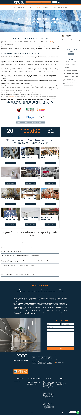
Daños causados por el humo (70, 80)
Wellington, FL (17, 301)
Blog (66, 7)
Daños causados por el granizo (70, 70)
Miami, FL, (28, 298)
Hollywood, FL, (56, 304)
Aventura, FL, (38, 297)
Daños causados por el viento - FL (71, 68)
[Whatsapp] (77, 412)
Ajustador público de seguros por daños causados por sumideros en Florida (48, 401)
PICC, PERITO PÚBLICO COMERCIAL (60, 382)
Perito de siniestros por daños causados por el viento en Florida (48, 394)
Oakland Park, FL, (61, 306)
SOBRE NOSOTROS (21, 7)
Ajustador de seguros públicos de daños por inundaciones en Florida (47, 391)
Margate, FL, (40, 306)
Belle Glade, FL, (44, 310)
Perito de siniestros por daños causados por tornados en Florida (47, 404)
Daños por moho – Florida (69, 64)
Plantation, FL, (31, 307)
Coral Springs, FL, (52, 303)
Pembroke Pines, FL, (23, 307)
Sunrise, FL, (45, 307)
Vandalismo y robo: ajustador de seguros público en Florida (48, 407)
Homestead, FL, (22, 298)
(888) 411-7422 (59, 355)
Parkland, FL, (16, 307)
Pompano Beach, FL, (38, 307)
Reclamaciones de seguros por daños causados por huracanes (48, 397)
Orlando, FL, (26, 299)
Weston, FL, (61, 307)
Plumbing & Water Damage (70, 62)
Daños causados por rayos (69, 79)
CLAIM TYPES (30, 7)
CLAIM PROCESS (46, 7)
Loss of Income (46, 408)
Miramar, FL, (46, 306)
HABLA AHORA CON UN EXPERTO (10, 162)
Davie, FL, (20, 304)
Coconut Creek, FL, (38, 303)
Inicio (15, 7)
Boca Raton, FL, (57, 310)
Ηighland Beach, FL (23, 308)
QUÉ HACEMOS (17, 381)
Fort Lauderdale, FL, (39, 304)
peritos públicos (11, 96)
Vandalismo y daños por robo (70, 82)
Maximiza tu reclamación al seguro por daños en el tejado (48, 387)
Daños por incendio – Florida (70, 61)
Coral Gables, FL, (44, 297)
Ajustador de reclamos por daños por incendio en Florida (48, 382)
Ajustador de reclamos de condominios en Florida (61, 384)
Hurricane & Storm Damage (70, 71)
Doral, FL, (50, 297)
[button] (79, 41)
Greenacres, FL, (25, 312)
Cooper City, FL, (45, 303)
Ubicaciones (53, 7)
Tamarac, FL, (50, 307)
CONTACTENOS (61, 7)
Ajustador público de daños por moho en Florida (48, 385)
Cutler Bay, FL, (59, 303)
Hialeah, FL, (61, 297)
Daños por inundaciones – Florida (71, 65)
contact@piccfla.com (60, 362)
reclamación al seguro (52, 41)
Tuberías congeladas (68, 85)
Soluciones (37, 7)
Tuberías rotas (67, 83)
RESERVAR (71, 54)
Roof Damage (67, 67)
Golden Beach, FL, (63, 304)
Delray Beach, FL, (18, 312)
